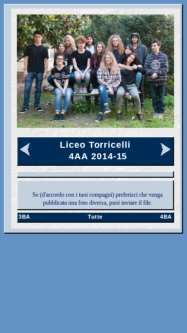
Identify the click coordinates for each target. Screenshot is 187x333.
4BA (166, 217)
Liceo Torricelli (95, 145)
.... (98, 186)
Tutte (95, 217)
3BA (24, 217)
